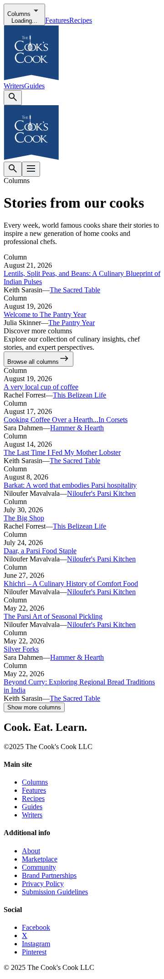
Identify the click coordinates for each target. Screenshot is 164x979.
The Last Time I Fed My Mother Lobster (62, 452)
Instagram (36, 944)
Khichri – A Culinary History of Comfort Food (71, 583)
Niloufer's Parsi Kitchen (101, 493)
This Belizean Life (79, 395)
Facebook (36, 927)
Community (39, 867)
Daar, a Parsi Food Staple (40, 551)
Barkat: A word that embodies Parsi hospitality (70, 485)
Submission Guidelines (55, 892)
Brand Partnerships (49, 875)
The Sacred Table (75, 290)
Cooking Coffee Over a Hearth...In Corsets (66, 419)
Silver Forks (21, 649)
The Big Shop (24, 518)
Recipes (80, 20)
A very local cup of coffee (41, 387)
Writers (14, 86)
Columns (35, 782)
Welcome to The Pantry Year (45, 314)
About (31, 851)
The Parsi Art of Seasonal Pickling (53, 616)
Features (57, 20)
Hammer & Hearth (77, 428)
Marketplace (39, 859)
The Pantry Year (71, 322)
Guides (34, 86)
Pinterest (34, 952)
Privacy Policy (43, 883)
